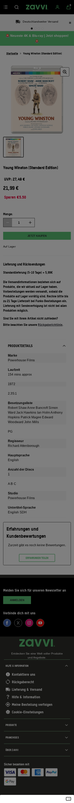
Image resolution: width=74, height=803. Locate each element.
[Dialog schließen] (68, 798)
